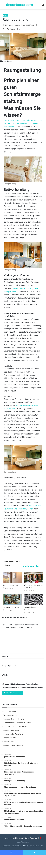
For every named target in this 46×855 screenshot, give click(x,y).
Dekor (5, 15)
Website (5, 675)
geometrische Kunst (11, 730)
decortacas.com (23, 842)
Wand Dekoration (10, 741)
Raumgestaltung (9, 711)
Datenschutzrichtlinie (20, 846)
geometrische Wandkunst (13, 734)
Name (5, 657)
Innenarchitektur (9, 738)
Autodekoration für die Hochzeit (15, 726)
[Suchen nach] (43, 5)
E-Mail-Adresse (9, 666)
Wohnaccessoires (10, 715)
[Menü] (3, 5)
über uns (6, 846)
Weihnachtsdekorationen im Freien (17, 723)
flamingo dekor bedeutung (13, 719)
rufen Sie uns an (36, 846)
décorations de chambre (13, 745)
